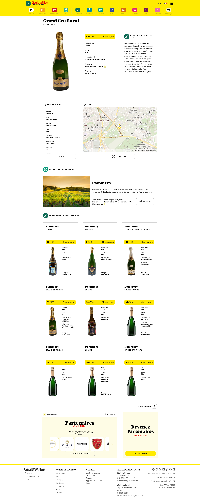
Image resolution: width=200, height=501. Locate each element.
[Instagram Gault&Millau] (157, 469)
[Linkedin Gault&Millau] (163, 469)
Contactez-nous (92, 483)
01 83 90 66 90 (122, 493)
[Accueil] (40, 2)
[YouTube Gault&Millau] (170, 469)
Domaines (60, 486)
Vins (57, 477)
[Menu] (171, 3)
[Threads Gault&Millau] (174, 469)
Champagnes (61, 480)
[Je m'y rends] (120, 131)
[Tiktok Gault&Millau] (167, 469)
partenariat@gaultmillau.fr (127, 481)
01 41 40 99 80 (99, 481)
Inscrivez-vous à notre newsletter (161, 474)
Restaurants (60, 473)
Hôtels (58, 490)
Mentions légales (32, 476)
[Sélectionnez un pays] (165, 3)
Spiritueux (60, 483)
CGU (27, 479)
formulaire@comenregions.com (130, 496)
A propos (28, 473)
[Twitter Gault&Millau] (160, 469)
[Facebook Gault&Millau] (153, 469)
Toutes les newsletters (166, 478)
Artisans (59, 493)
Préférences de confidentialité (163, 481)
